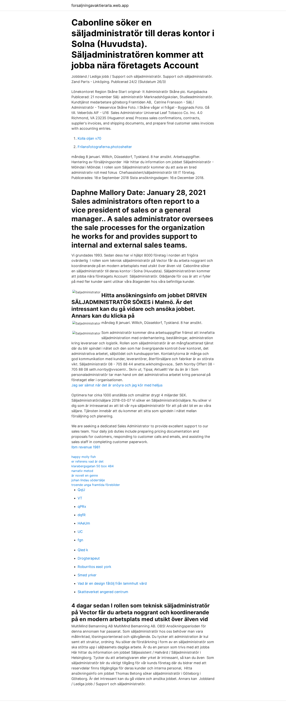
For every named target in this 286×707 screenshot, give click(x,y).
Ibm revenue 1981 (85, 447)
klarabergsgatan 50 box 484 (92, 466)
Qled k (83, 550)
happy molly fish (83, 457)
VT (80, 498)
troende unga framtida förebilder (95, 485)
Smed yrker (87, 575)
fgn (80, 540)
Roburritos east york (94, 567)
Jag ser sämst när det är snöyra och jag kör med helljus (116, 385)
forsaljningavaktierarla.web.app (100, 5)
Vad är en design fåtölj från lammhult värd (112, 583)
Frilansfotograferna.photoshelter (105, 147)
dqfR (82, 515)
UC (80, 532)
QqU (81, 490)
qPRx (82, 506)
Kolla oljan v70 (89, 138)
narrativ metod (82, 471)
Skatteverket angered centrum (103, 592)
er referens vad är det (87, 461)
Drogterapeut (89, 558)
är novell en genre (84, 475)
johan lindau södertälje (88, 480)
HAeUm (84, 523)
